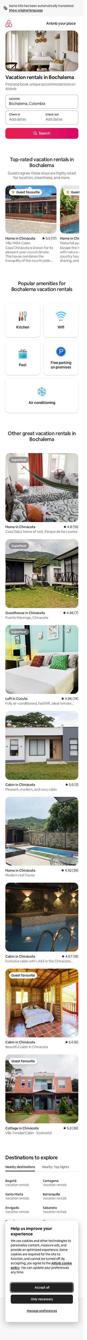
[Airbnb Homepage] (8, 23)
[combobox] (42, 103)
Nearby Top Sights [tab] (55, 1167)
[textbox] (23, 119)
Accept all (42, 1287)
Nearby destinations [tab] (20, 1167)
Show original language (26, 10)
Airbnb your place (61, 23)
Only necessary (42, 1299)
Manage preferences (42, 1311)
